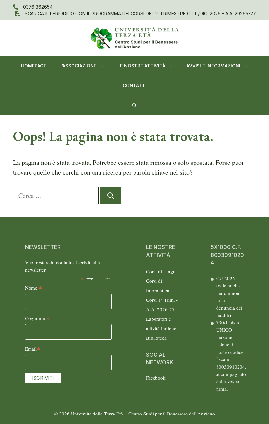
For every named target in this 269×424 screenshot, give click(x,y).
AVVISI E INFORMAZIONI (213, 65)
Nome (33, 288)
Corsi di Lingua (162, 271)
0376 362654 (37, 7)
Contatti (135, 85)
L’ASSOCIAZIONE (77, 65)
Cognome (37, 318)
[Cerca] (110, 195)
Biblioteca (156, 338)
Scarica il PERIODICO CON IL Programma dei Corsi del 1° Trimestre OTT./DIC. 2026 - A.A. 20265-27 (140, 13)
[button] (134, 105)
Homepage (33, 65)
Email (32, 349)
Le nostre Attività (141, 65)
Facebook (156, 378)
